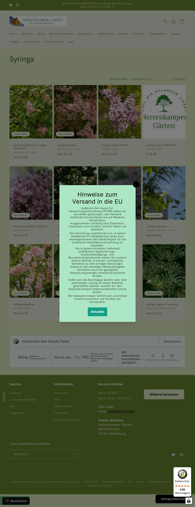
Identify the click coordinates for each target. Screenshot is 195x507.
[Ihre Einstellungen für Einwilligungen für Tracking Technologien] (188, 500)
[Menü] (189, 469)
